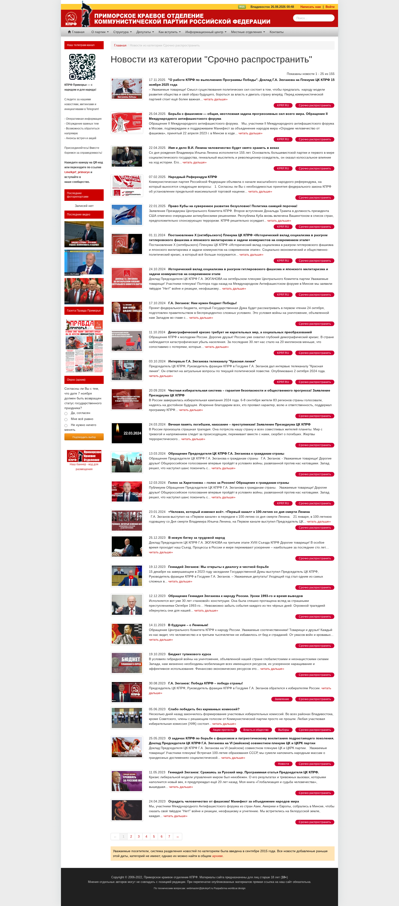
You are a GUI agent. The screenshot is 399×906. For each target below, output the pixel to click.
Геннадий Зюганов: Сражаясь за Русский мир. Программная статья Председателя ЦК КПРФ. (243, 772)
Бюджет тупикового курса (189, 654)
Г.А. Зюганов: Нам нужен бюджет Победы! (202, 303)
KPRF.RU (283, 105)
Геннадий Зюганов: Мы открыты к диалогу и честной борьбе (218, 567)
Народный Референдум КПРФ (192, 177)
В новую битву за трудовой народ (196, 537)
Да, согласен (80, 413)
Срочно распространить (315, 105)
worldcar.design (236, 888)
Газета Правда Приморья (84, 310)
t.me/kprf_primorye (77, 172)
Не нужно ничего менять (80, 427)
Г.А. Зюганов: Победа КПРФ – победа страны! (205, 683)
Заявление (282, 699)
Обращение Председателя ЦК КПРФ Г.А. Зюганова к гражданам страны (226, 453)
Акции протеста (223, 730)
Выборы (283, 730)
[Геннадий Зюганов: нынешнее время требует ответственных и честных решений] (84, 263)
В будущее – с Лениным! (188, 625)
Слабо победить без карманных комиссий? (204, 709)
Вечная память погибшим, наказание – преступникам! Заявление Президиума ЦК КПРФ (239, 424)
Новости (283, 763)
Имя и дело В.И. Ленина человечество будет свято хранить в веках (223, 148)
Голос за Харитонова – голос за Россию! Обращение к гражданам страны (228, 482)
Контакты (277, 32)
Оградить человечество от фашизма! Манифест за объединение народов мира (233, 801)
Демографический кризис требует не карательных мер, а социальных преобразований (240, 332)
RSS (242, 6)
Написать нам (310, 7)
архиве (217, 856)
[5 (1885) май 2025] (84, 345)
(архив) (80, 379)
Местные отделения (247, 32)
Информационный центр (204, 32)
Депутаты (144, 32)
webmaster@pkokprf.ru (200, 888)
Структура (121, 32)
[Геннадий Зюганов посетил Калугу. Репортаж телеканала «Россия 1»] (84, 291)
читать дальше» (216, 99)
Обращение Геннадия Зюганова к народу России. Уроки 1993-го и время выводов (235, 596)
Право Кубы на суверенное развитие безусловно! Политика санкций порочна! (232, 206)
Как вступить (168, 32)
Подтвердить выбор (84, 437)
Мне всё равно (82, 419)
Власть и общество (256, 730)
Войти (330, 7)
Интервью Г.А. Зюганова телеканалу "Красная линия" (212, 361)
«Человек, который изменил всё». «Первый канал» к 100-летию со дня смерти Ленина (239, 512)
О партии (98, 32)
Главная (78, 32)
